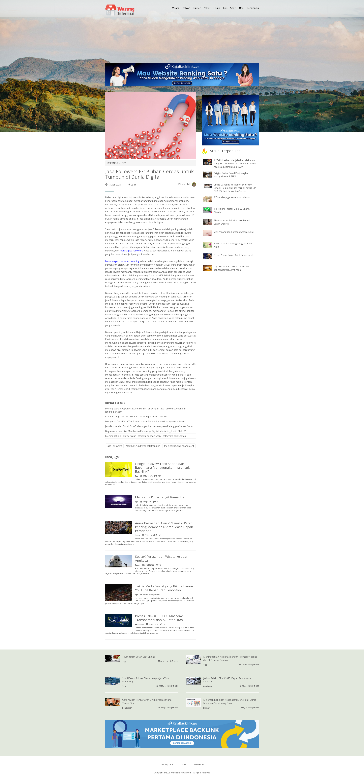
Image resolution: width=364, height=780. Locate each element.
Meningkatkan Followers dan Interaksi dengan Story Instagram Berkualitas (145, 436)
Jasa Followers (114, 445)
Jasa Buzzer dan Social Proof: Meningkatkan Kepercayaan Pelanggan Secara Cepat (149, 426)
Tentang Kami (166, 764)
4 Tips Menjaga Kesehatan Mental (232, 197)
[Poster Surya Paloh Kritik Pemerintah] (209, 256)
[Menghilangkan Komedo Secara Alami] (209, 233)
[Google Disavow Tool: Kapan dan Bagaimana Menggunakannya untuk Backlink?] (118, 469)
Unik (241, 8)
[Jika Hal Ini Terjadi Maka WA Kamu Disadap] (209, 210)
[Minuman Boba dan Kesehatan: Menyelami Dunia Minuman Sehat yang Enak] (193, 702)
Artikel (184, 764)
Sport (233, 8)
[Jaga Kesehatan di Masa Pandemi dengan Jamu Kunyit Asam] (209, 267)
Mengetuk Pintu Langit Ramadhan (161, 497)
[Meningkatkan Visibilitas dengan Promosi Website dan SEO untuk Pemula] (193, 659)
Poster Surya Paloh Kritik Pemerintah (233, 255)
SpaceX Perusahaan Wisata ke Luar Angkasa (161, 558)
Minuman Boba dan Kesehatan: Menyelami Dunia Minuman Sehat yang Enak (229, 701)
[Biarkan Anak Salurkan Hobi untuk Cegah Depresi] (209, 221)
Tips (225, 8)
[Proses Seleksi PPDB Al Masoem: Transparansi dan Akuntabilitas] (118, 620)
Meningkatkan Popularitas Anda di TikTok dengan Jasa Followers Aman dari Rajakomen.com (145, 410)
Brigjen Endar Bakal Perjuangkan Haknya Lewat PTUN (231, 175)
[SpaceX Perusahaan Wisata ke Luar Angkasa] (118, 560)
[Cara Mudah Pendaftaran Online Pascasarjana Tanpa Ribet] (112, 702)
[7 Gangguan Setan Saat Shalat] (112, 658)
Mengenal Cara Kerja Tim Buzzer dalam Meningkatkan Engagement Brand (145, 421)
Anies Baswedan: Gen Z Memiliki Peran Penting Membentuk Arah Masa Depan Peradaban (164, 527)
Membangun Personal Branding (143, 445)
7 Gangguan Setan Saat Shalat (138, 656)
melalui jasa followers (131, 250)
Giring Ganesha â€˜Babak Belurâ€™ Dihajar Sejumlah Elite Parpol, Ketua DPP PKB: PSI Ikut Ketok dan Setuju (235, 188)
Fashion (186, 8)
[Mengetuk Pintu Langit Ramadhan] (118, 501)
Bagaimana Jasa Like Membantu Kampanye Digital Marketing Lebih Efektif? (145, 431)
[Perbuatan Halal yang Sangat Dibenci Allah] (209, 244)
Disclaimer (199, 764)
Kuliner (197, 8)
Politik (206, 8)
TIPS (123, 163)
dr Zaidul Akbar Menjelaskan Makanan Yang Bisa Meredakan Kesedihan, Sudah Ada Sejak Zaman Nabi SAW (235, 163)
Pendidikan (253, 8)
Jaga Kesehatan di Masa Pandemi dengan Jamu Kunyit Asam (231, 268)
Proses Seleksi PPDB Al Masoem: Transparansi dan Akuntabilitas (159, 618)
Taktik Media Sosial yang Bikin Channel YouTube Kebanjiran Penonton (164, 588)
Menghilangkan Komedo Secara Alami (234, 232)
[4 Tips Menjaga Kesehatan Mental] (209, 198)
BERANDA (112, 163)
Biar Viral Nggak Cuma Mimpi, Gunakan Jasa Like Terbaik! (136, 416)
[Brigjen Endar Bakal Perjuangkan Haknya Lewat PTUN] (209, 174)
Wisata (175, 8)
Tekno (216, 8)
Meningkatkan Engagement (179, 445)
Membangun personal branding (122, 261)
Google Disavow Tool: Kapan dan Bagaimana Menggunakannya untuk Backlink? (162, 467)
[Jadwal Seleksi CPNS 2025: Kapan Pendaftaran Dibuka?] (193, 680)
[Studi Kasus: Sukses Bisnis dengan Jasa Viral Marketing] (112, 680)
